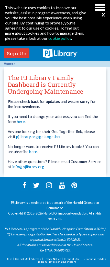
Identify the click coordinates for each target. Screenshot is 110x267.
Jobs (9, 258)
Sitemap (36, 258)
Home (8, 64)
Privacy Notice (52, 258)
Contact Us (21, 258)
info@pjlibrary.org (28, 166)
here (21, 121)
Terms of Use (72, 258)
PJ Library (60, 53)
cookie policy (59, 38)
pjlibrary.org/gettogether (38, 136)
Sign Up (16, 53)
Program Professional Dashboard (56, 261)
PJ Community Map (94, 258)
